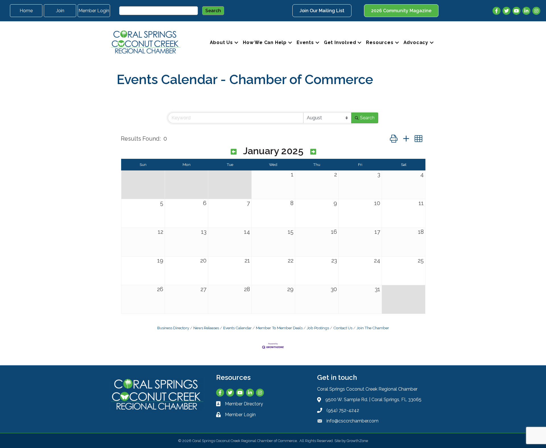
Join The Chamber (373, 328)
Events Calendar (237, 328)
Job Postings (318, 328)
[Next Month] (313, 152)
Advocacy (416, 42)
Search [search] (367, 117)
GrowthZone (357, 441)
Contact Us (342, 328)
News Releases (206, 328)
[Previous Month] (233, 152)
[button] (393, 138)
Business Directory (173, 328)
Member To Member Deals (279, 328)
